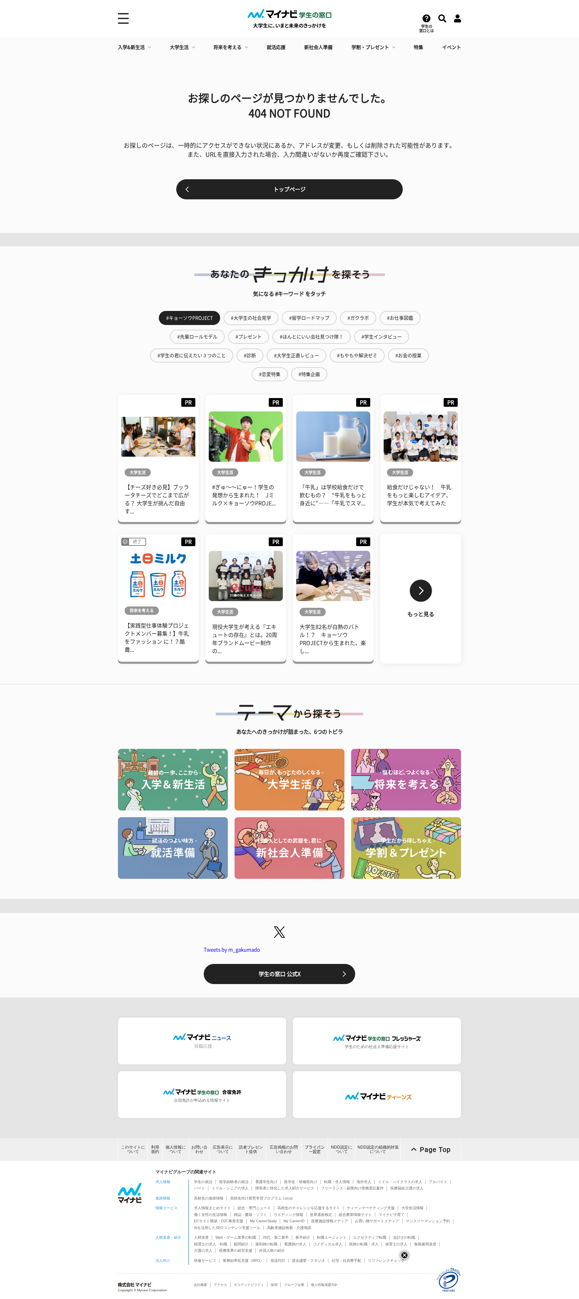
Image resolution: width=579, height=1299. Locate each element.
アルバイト (438, 1182)
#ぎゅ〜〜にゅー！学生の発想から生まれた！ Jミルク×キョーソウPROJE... (244, 495)
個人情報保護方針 (324, 1285)
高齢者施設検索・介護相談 (289, 1228)
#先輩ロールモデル (197, 336)
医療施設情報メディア (329, 1221)
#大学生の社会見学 (251, 318)
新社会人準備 (318, 47)
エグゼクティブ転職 (369, 1237)
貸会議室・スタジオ (308, 1260)
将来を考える (227, 47)
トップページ (289, 189)
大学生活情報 (412, 1208)
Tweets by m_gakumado (232, 949)
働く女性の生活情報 (210, 1215)
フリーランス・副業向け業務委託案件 (352, 1188)
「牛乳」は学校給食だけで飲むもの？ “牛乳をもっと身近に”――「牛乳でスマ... (333, 495)
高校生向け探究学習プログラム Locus (261, 1198)
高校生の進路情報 (208, 1198)
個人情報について (176, 1149)
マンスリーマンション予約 (428, 1221)
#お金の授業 (408, 355)
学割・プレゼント (370, 47)
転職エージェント (331, 1237)
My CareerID (294, 1221)
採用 (274, 1285)
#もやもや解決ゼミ (357, 355)
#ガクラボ (358, 318)
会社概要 (200, 1285)
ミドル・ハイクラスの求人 (400, 1182)
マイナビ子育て (391, 1215)
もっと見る (420, 614)
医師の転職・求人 (364, 1244)
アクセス (220, 1285)
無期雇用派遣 (425, 1244)
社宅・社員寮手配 (346, 1260)
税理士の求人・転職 (210, 1244)
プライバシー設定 (315, 1149)
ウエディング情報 (288, 1215)
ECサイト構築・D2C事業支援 (218, 1221)
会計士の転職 (404, 1237)
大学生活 (179, 47)
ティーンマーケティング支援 (371, 1208)
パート (199, 1188)
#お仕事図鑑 (400, 318)
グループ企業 (294, 1285)
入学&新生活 (131, 47)
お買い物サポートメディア (377, 1221)
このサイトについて (133, 1149)
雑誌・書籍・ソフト (250, 1215)
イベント (451, 47)
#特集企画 (309, 374)
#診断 (250, 355)
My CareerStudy (263, 1221)
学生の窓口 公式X (280, 974)
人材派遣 (201, 1237)
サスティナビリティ (249, 1285)
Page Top (435, 1150)
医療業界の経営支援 (235, 1250)
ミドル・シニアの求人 (230, 1188)
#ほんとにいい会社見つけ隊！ (311, 336)
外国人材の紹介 (272, 1250)
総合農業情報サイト (355, 1215)
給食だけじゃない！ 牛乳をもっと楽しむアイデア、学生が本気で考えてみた (419, 495)
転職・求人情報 (337, 1182)
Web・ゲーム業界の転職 (235, 1237)
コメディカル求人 (327, 1244)
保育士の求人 (396, 1244)
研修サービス (205, 1260)
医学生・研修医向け (300, 1182)
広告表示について (223, 1149)
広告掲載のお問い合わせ (284, 1149)
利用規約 (155, 1149)
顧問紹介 (241, 1244)
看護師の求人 (295, 1244)
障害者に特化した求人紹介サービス (284, 1188)
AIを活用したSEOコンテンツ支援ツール (227, 1228)
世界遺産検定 (321, 1215)
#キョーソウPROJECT (189, 318)
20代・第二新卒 (276, 1237)
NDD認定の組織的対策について (378, 1149)
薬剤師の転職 (266, 1244)
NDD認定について (341, 1149)
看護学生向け (266, 1182)
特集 (418, 47)
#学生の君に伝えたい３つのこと (191, 355)
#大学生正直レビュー (296, 355)
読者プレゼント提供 (251, 1149)
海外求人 (364, 1182)
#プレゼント (249, 336)
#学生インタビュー (382, 336)
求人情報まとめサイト (212, 1208)
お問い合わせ (199, 1149)
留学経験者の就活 (234, 1182)
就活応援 (276, 47)
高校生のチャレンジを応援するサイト (308, 1208)
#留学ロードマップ (309, 318)
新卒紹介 (303, 1237)
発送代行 (277, 1260)
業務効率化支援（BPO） (243, 1260)
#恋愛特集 (269, 374)
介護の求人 (203, 1250)
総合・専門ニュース (254, 1208)
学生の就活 (203, 1182)
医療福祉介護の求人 (407, 1188)
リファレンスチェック (386, 1260)
